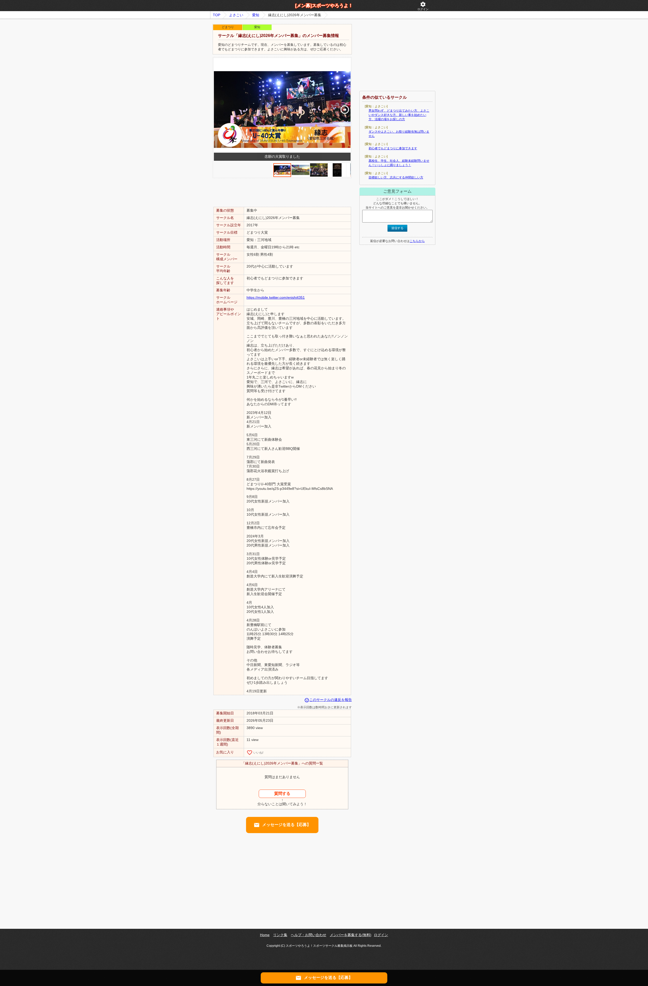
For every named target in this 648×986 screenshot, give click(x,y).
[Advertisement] (282, 192)
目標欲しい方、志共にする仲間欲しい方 (396, 177)
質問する (282, 793)
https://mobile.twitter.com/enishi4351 (276, 297)
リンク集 (280, 935)
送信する (397, 228)
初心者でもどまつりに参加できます (393, 148)
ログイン (423, 6)
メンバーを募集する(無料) (350, 935)
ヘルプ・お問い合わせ (308, 935)
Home (265, 935)
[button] (344, 109)
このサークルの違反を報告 (328, 700)
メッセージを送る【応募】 (282, 825)
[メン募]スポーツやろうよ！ (324, 5)
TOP (216, 15)
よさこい (236, 15)
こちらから (417, 241)
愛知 (255, 15)
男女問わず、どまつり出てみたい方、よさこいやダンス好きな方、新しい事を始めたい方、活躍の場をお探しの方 (399, 115)
